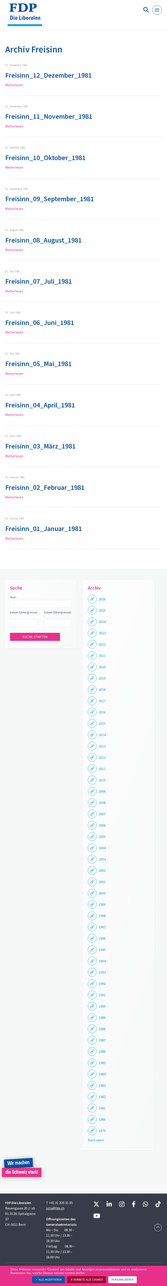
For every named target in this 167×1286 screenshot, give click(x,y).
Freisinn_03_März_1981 (40, 446)
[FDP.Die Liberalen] (26, 16)
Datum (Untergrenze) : (23, 614)
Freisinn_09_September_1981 (49, 198)
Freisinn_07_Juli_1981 (38, 281)
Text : (13, 597)
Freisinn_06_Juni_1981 (39, 322)
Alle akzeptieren (50, 1279)
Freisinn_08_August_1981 (43, 240)
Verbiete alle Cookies (88, 1279)
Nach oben (96, 1140)
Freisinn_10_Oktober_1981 (45, 157)
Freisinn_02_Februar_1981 (45, 487)
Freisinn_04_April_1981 (40, 405)
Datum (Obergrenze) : (57, 614)
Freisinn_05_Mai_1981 (38, 363)
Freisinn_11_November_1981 (48, 116)
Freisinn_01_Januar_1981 (43, 528)
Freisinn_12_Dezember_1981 (48, 75)
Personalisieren (123, 1279)
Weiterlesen (14, 85)
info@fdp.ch (55, 1208)
